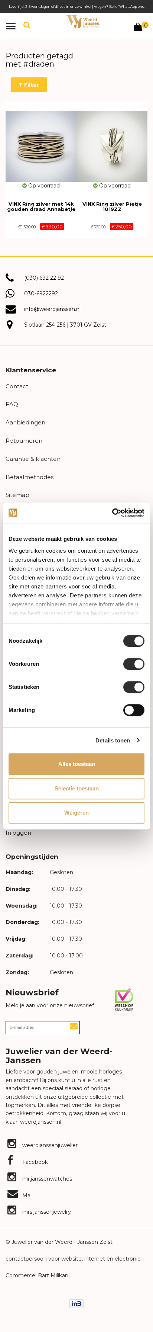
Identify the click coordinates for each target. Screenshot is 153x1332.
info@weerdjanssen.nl (52, 309)
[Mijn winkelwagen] (138, 28)
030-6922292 (41, 293)
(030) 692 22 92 (44, 278)
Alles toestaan (76, 764)
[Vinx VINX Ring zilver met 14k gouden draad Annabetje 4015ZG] (41, 142)
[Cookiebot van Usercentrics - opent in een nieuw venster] (111, 513)
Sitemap (17, 494)
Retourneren (24, 440)
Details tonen (112, 740)
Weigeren (76, 812)
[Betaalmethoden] (76, 1303)
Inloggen (18, 832)
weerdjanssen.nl (40, 1121)
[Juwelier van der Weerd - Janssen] (83, 21)
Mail (27, 1195)
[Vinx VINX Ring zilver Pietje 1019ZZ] (111, 142)
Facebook (34, 1162)
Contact (17, 386)
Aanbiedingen (25, 422)
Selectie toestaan (77, 788)
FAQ (12, 404)
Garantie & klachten (33, 458)
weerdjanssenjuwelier (49, 1145)
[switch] (133, 664)
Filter (31, 84)
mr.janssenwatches (46, 1178)
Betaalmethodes (29, 477)
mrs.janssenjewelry (46, 1212)
